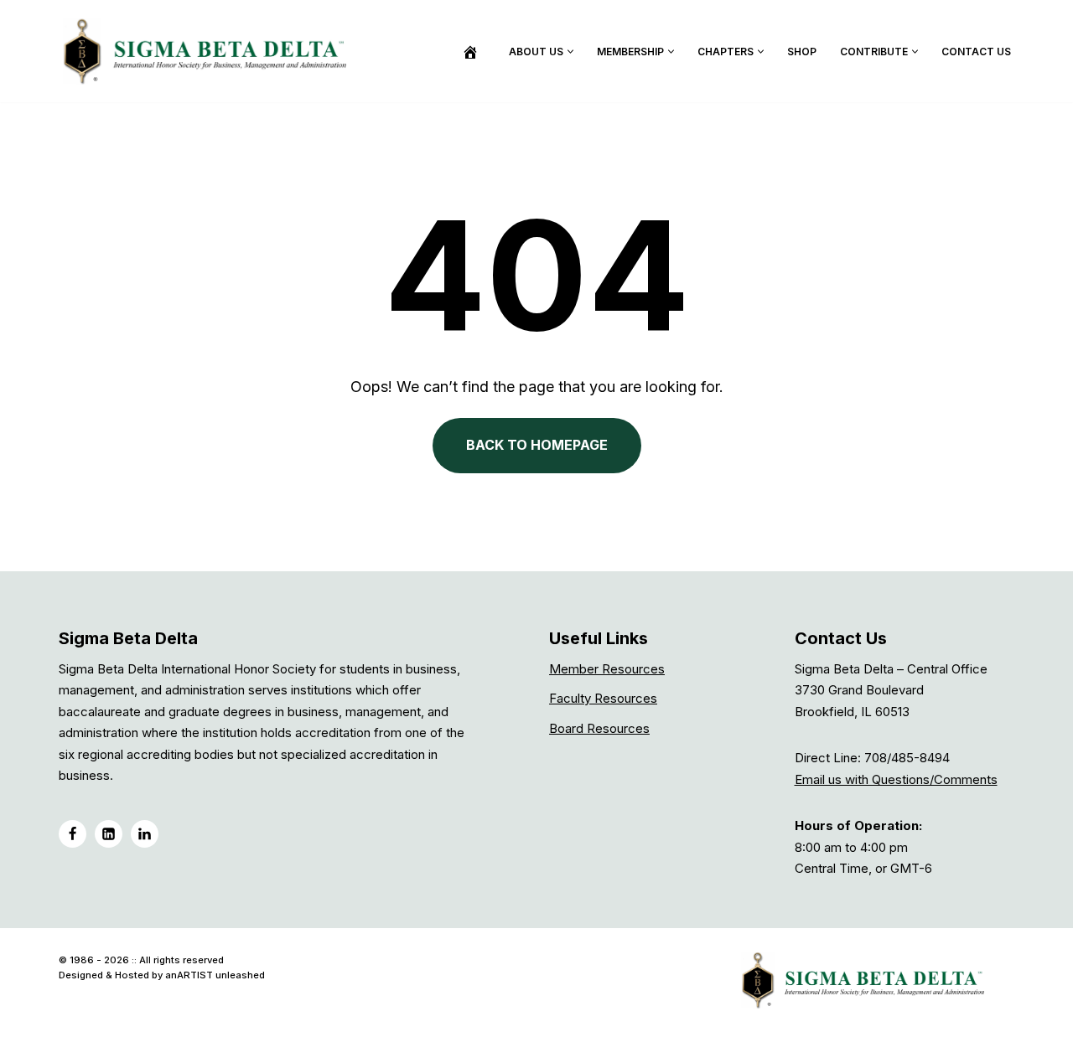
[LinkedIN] (108, 834)
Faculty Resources (603, 698)
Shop (801, 51)
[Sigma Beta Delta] (209, 51)
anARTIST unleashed (215, 975)
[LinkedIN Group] (144, 834)
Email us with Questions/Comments (896, 779)
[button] (570, 51)
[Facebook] (72, 834)
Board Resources (599, 728)
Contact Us (976, 51)
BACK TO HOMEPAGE (537, 444)
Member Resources (607, 669)
